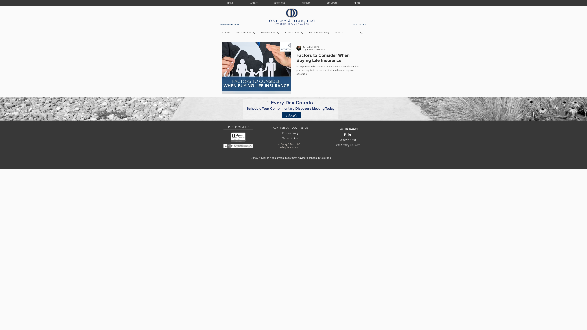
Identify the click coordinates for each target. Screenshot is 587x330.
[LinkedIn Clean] (349, 134)
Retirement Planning (319, 32)
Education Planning (245, 32)
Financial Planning (294, 32)
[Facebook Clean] (344, 134)
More (337, 32)
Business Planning (270, 32)
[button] (361, 33)
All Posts (226, 32)
